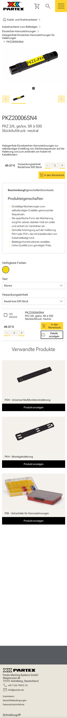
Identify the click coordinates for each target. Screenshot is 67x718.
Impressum (8, 696)
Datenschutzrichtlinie (13, 704)
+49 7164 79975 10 (18, 685)
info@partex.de (16, 690)
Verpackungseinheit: (29, 164)
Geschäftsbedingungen (15, 700)
